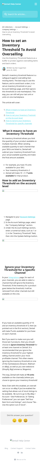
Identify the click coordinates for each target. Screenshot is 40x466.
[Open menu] (36, 4)
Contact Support (17, 448)
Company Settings (9, 29)
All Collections (7, 27)
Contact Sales (30, 448)
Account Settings (21, 27)
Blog (6, 448)
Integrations (14, 277)
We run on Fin (21, 460)
